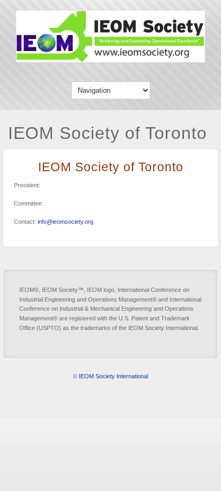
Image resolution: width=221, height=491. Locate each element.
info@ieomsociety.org (65, 221)
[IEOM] (110, 60)
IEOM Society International (113, 376)
